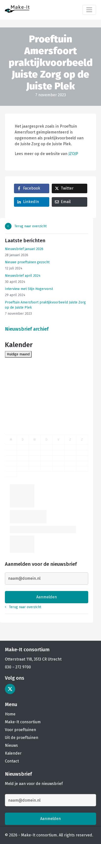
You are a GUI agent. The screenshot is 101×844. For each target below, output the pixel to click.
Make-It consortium (23, 722)
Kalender (13, 753)
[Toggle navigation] (89, 10)
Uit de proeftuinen (21, 737)
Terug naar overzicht (30, 226)
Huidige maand (18, 354)
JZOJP (73, 153)
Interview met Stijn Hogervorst (29, 289)
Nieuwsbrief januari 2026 (24, 249)
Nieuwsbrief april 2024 (22, 276)
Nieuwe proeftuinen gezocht (27, 262)
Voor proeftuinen (20, 729)
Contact (12, 761)
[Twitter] (10, 689)
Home (10, 714)
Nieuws (11, 745)
